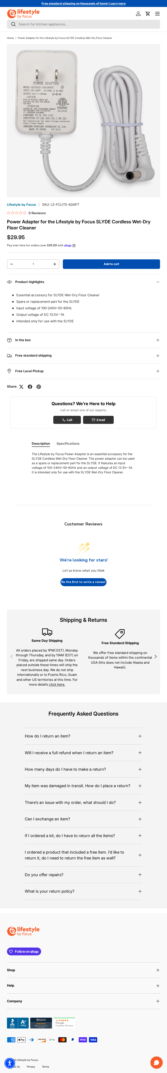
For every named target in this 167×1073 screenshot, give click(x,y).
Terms (45, 1066)
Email (101, 420)
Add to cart (111, 264)
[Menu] (157, 13)
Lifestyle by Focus (21, 204)
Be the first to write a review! (83, 582)
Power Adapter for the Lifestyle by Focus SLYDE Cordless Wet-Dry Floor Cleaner (65, 37)
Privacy (31, 1066)
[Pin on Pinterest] (38, 386)
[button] (148, 13)
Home (10, 37)
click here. (57, 684)
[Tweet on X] (21, 386)
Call (69, 420)
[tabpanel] (83, 463)
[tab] (41, 443)
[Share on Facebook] (30, 386)
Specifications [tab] (68, 443)
